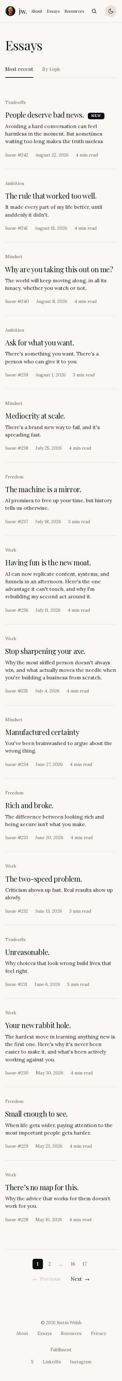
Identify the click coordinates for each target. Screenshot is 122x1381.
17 (84, 1264)
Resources (74, 11)
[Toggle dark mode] (111, 11)
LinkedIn (52, 1362)
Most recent (19, 69)
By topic (51, 69)
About (36, 11)
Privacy (98, 1333)
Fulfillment (61, 1350)
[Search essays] (94, 11)
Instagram (80, 1362)
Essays (53, 11)
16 (73, 1264)
